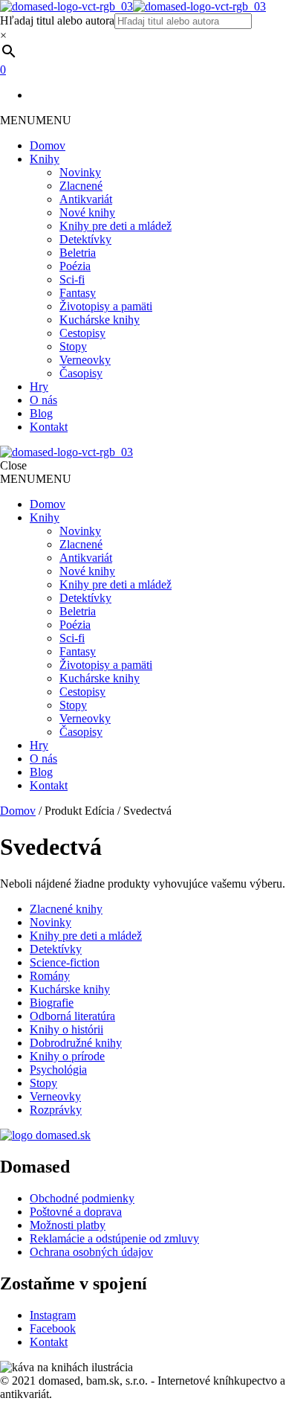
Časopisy (80, 373)
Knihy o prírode (67, 1056)
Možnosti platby (67, 1225)
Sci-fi (72, 279)
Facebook (53, 1328)
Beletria (77, 252)
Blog (41, 413)
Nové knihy (87, 212)
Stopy (73, 346)
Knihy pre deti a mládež (115, 225)
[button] (35, 120)
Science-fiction (65, 962)
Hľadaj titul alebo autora (57, 20)
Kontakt (49, 426)
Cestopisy (82, 333)
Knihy (44, 159)
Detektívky (85, 239)
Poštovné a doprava (76, 1211)
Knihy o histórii (66, 1029)
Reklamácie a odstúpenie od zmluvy (114, 1238)
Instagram (53, 1315)
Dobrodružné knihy (76, 1042)
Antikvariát (85, 199)
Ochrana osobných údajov (91, 1251)
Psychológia (58, 1069)
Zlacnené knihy (66, 909)
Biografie (52, 1002)
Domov (47, 145)
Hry (39, 386)
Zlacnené (80, 185)
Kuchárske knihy (99, 319)
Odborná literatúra (72, 1016)
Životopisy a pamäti (105, 306)
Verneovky (85, 359)
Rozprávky (56, 1109)
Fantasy (77, 292)
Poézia (75, 266)
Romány (50, 975)
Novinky (80, 172)
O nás (43, 400)
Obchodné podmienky (82, 1198)
